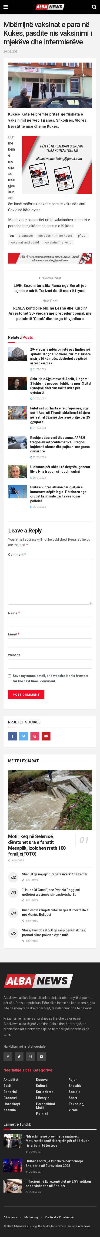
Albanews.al (21, 1226)
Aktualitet (10, 1080)
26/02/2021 (11, 51)
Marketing (31, 1217)
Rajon (73, 1080)
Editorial (10, 1092)
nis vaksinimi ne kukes (55, 235)
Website (14, 655)
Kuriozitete (44, 1092)
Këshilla (9, 1110)
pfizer (82, 235)
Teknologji (77, 1104)
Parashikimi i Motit (46, 1106)
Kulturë (41, 1086)
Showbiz (75, 1086)
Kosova (42, 1080)
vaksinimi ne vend (58, 242)
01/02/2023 (39, 369)
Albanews (10, 1217)
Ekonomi (10, 1098)
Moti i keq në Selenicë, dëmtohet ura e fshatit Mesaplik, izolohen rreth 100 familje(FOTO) (37, 845)
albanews (26, 235)
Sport (73, 1098)
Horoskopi (11, 1104)
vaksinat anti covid (24, 242)
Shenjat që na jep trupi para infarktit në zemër (55, 874)
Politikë (42, 1114)
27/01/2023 (39, 457)
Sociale (74, 1092)
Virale (73, 1110)
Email (14, 634)
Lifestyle (42, 1098)
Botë (7, 1086)
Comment (17, 554)
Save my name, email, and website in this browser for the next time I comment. (51, 678)
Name (14, 613)
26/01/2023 (39, 477)
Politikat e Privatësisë (59, 1217)
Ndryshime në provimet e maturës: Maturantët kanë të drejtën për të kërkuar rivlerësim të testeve (57, 1141)
